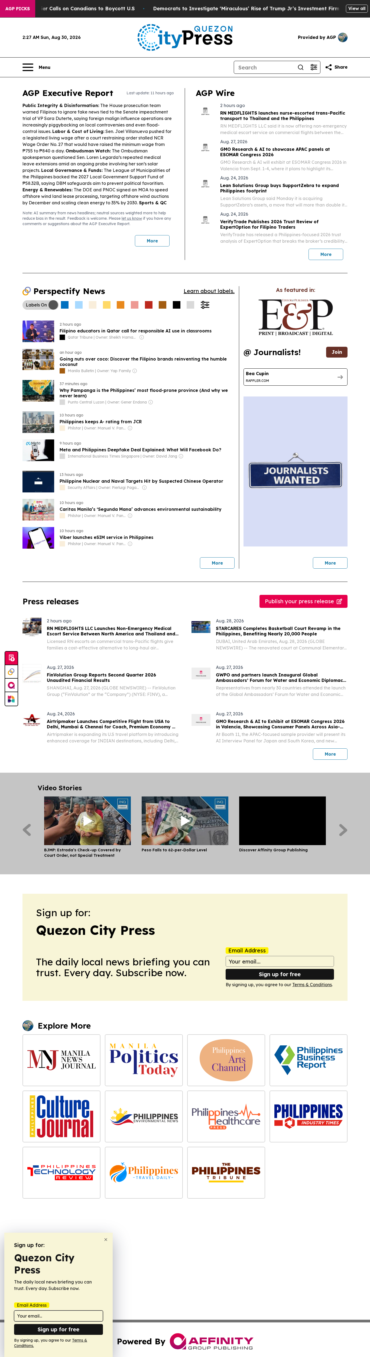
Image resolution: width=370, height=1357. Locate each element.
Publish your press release (299, 601)
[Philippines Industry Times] (309, 1116)
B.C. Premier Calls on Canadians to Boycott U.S (76, 8)
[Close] (105, 1239)
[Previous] (26, 830)
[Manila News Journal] (61, 1060)
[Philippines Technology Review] (61, 1173)
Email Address (247, 950)
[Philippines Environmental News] (144, 1116)
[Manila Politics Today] (144, 1060)
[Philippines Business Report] (309, 1060)
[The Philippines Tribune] (226, 1173)
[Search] (300, 67)
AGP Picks (17, 8)
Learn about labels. (209, 291)
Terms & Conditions (312, 984)
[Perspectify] (11, 672)
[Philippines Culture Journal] (61, 1116)
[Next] (343, 830)
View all (356, 8)
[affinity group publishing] (11, 685)
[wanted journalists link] (295, 317)
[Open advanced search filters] (313, 67)
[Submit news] (11, 658)
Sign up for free (280, 974)
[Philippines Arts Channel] (226, 1060)
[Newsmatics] (11, 699)
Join (337, 352)
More (152, 241)
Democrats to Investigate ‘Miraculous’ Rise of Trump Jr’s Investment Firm (246, 8)
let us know (132, 218)
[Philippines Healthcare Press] (226, 1116)
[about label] (62, 337)
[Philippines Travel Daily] (144, 1173)
